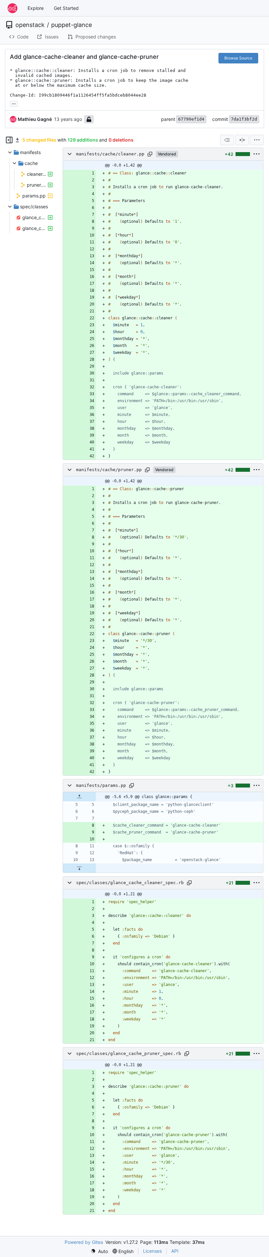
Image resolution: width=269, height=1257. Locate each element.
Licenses (152, 1251)
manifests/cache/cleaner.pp (110, 153)
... (14, 103)
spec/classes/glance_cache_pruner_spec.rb (128, 1053)
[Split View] (242, 140)
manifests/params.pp (101, 785)
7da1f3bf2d (244, 119)
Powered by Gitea (84, 1242)
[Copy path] (150, 154)
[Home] (12, 8)
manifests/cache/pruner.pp (109, 469)
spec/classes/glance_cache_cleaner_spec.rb (130, 882)
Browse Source (238, 58)
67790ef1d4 (191, 119)
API (174, 1251)
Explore (36, 8)
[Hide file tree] (9, 140)
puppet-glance (71, 25)
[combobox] (227, 140)
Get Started (66, 8)
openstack (30, 25)
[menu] (257, 140)
